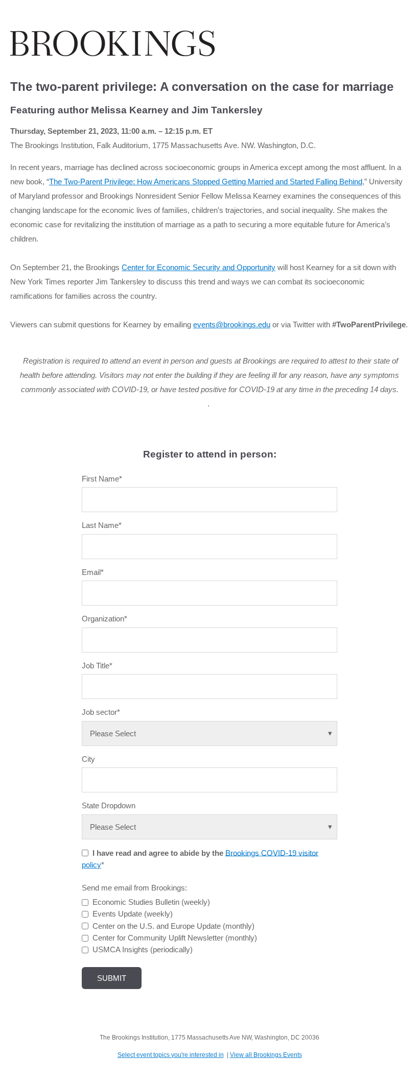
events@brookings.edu (231, 324)
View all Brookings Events (266, 1054)
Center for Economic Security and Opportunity (198, 267)
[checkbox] (209, 925)
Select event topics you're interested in (171, 1054)
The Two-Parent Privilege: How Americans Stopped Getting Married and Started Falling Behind (205, 181)
